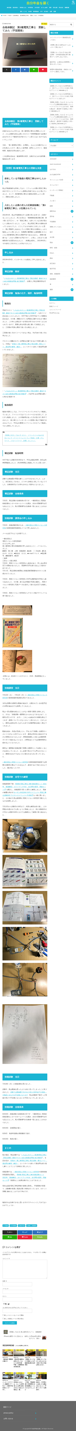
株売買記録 (36, 11)
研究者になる (23, 7)
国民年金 (53, 211)
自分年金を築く (38, 3)
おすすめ (53, 169)
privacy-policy (8, 1413)
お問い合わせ (8, 1418)
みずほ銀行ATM (55, 174)
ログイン (52, 303)
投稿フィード (53, 306)
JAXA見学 (37, 7)
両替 (50, 7)
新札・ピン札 (23, 11)
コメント (6, 1258)
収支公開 (55, 7)
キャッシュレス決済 (56, 180)
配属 (55, 11)
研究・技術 (53, 248)
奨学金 (52, 216)
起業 (51, 11)
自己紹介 (46, 11)
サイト (4, 1296)
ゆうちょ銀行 (44, 7)
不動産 (6, 1225)
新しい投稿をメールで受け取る (14, 1318)
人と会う (53, 201)
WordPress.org (54, 313)
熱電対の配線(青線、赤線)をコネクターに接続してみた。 (61, 70)
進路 (51, 289)
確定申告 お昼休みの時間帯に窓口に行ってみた (60, 63)
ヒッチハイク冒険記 (56, 190)
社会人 (52, 253)
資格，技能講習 (32, 1225)
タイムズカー (54, 185)
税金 (51, 258)
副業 (51, 206)
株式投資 (9, 7)
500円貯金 (30, 7)
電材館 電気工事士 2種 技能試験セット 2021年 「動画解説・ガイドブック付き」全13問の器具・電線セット (24, 786)
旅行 (51, 232)
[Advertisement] (24, 93)
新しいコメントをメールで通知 (14, 1315)
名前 (4, 1281)
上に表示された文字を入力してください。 (15, 1307)
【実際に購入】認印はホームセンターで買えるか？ (60, 46)
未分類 (30, 11)
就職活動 (67, 7)
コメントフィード (55, 309)
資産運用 (53, 279)
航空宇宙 (22, 1225)
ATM (41, 11)
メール (5, 1288)
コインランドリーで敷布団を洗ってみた (60, 38)
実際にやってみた (56, 227)
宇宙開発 (14, 1225)
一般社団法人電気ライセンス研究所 (15, 762)
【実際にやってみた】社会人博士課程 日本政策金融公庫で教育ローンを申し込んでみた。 (60, 55)
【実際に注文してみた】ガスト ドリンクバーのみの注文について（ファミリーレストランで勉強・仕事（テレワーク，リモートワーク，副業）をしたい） (24, 438)
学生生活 (61, 7)
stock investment (55, 164)
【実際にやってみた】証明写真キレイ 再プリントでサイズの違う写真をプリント (61, 88)
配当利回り (15, 7)
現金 (51, 242)
